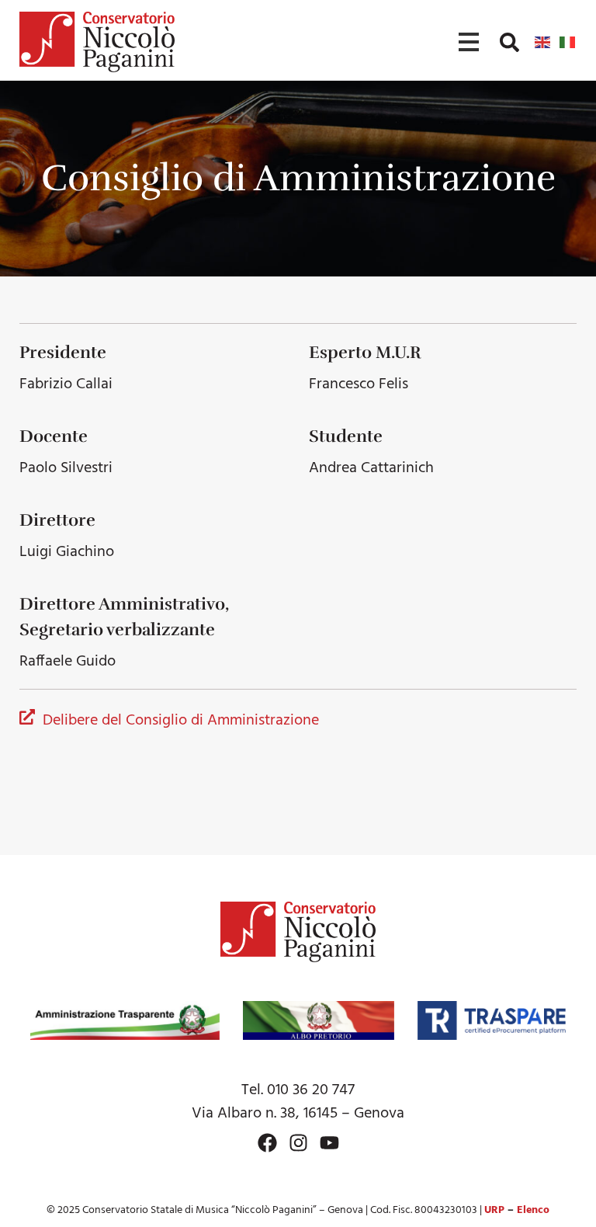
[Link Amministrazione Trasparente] (125, 1020)
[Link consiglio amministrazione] (27, 718)
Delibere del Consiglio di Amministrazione (181, 720)
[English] (543, 42)
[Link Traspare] (492, 1020)
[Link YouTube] (329, 1142)
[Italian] (568, 42)
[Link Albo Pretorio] (318, 1020)
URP (494, 1210)
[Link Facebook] (267, 1142)
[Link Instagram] (298, 1142)
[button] (509, 42)
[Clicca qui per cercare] (509, 42)
